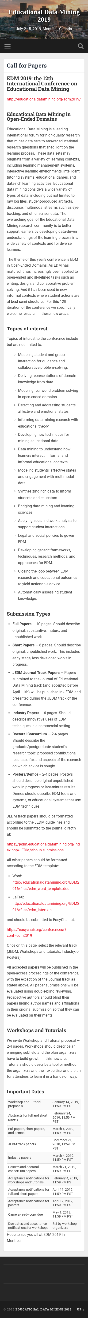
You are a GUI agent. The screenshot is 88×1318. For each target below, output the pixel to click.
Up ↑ (80, 1309)
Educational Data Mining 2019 (44, 15)
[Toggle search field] (81, 46)
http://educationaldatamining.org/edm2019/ (44, 99)
